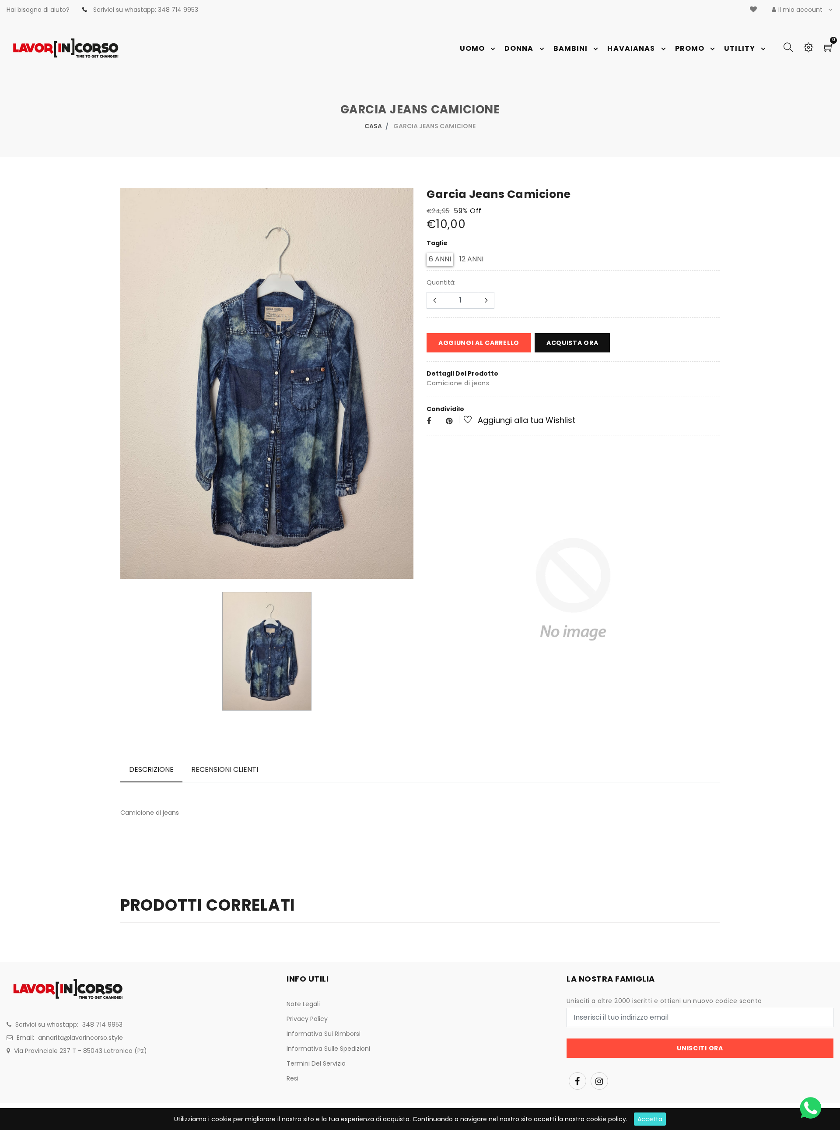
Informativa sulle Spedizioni (328, 1048)
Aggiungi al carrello (478, 342)
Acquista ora (572, 342)
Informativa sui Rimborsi (323, 1033)
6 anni (440, 259)
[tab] (151, 769)
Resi (292, 1078)
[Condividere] (429, 421)
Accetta (649, 1119)
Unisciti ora (700, 1048)
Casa (373, 126)
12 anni (471, 259)
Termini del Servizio (316, 1063)
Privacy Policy (307, 1018)
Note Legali (303, 1004)
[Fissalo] (449, 421)
